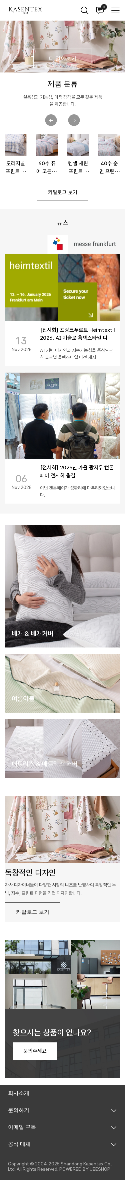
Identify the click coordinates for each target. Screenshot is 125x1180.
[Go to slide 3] (93, 68)
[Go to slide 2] (62, 68)
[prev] (51, 120)
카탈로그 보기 (62, 192)
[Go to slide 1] (32, 68)
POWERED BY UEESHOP (84, 1169)
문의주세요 (35, 1051)
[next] (74, 120)
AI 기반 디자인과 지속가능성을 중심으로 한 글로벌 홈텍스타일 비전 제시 (76, 354)
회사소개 (18, 1093)
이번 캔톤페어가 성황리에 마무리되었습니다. (77, 491)
